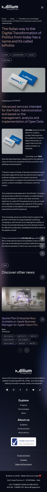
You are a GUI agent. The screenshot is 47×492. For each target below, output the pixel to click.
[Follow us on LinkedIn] (7, 389)
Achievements (23, 429)
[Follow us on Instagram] (13, 389)
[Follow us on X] (26, 389)
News (12, 19)
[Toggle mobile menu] (42, 7)
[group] (23, 317)
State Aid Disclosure (23, 464)
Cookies (23, 460)
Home (4, 19)
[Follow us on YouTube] (33, 389)
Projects (23, 405)
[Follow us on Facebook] (20, 389)
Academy (23, 425)
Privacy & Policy (23, 455)
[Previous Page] (20, 350)
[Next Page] (27, 350)
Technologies (23, 409)
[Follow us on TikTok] (39, 389)
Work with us (23, 432)
